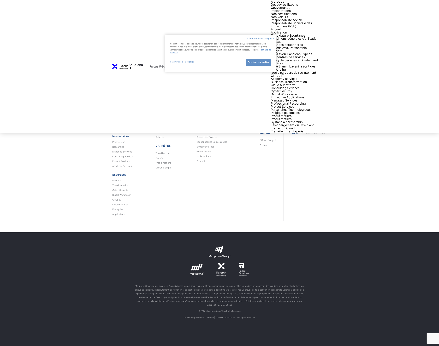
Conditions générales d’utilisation (294, 38)
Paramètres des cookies (182, 62)
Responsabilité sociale (287, 20)
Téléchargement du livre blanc (293, 125)
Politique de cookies (285, 113)
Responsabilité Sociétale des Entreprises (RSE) (291, 24)
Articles (160, 137)
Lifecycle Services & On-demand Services (294, 61)
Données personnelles (287, 45)
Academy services (284, 79)
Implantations (281, 11)
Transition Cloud (283, 128)
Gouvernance (280, 7)
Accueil (276, 29)
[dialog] (220, 53)
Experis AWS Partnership (289, 48)
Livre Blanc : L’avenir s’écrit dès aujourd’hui (293, 68)
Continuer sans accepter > (260, 38)
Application (279, 32)
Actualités (157, 66)
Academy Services (122, 166)
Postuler (263, 145)
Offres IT (277, 75)
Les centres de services (288, 57)
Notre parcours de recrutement (293, 72)
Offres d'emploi (164, 167)
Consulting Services (285, 88)
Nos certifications (284, 14)
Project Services (282, 106)
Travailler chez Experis (287, 131)
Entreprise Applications (287, 97)
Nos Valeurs (279, 17)
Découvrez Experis (284, 4)
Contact (277, 41)
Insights (276, 51)
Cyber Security (281, 91)
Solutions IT (136, 66)
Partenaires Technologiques (291, 109)
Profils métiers (281, 116)
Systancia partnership (287, 122)
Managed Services (284, 100)
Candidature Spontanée (288, 35)
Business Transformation (289, 82)
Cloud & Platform (283, 85)
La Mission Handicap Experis (291, 54)
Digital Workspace (284, 94)
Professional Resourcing (288, 103)
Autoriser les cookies (258, 62)
